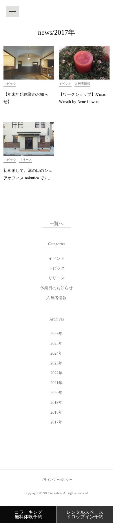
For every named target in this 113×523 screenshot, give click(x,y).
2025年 (56, 343)
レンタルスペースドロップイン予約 (84, 514)
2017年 (56, 422)
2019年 (56, 402)
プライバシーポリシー (56, 479)
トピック (56, 268)
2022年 (56, 373)
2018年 (56, 412)
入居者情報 (56, 298)
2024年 (56, 353)
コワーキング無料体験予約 (28, 514)
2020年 (56, 393)
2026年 (56, 334)
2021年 (56, 383)
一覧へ (56, 223)
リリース (56, 278)
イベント (56, 258)
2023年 (56, 363)
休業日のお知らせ (56, 288)
